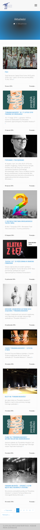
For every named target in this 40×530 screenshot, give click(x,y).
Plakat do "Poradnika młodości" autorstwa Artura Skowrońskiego (17, 438)
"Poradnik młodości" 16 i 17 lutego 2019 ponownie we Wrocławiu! (19, 113)
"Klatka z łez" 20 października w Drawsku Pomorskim (19, 262)
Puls (6, 72)
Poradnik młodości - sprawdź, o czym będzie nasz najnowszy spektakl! (18, 486)
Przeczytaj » (32, 86)
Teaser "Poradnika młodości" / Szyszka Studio (18, 349)
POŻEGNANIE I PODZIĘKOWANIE (14, 160)
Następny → (6, 515)
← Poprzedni (8, 510)
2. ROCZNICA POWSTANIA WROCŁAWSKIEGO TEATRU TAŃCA (18, 222)
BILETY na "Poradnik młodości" (15, 396)
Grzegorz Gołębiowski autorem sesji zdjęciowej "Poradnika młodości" (18, 310)
